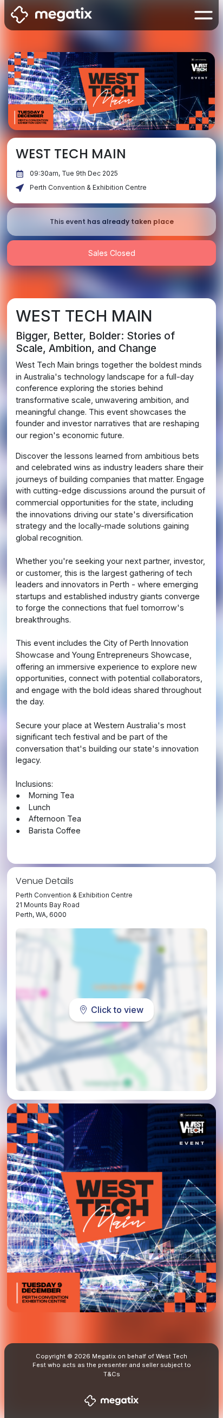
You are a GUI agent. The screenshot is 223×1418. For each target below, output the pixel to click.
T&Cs (111, 1374)
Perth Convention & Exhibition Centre (88, 187)
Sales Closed (111, 253)
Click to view (117, 1009)
